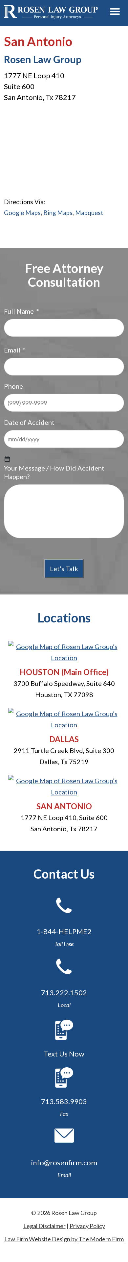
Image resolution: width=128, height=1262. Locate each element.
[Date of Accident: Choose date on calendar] (7, 459)
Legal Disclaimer (44, 1225)
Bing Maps (58, 212)
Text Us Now (64, 1053)
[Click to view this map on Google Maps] (64, 658)
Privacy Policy (87, 1225)
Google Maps (22, 212)
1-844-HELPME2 (64, 931)
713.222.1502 (64, 992)
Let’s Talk (64, 568)
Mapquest (89, 212)
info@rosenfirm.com (64, 1162)
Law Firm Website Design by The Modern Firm (64, 1239)
